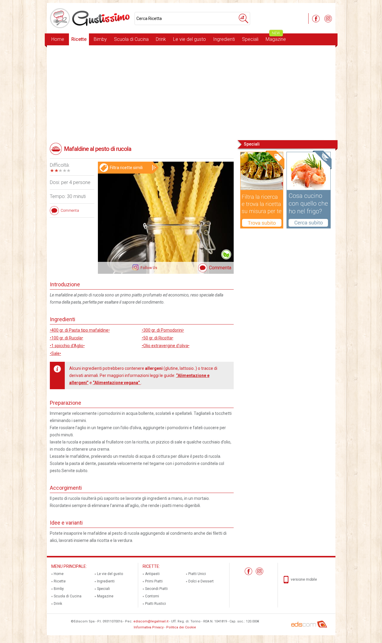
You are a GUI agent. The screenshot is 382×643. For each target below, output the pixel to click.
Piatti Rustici (155, 604)
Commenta (220, 268)
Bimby (100, 39)
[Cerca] (243, 18)
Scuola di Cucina (131, 39)
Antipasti (152, 574)
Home (57, 39)
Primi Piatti (154, 581)
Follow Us (148, 268)
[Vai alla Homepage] (91, 18)
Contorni (152, 596)
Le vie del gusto (189, 39)
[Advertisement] (191, 92)
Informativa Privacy (149, 627)
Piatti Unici (197, 574)
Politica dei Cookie (181, 627)
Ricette (79, 39)
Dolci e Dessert (201, 581)
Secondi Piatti (156, 589)
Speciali (250, 39)
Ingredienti (224, 39)
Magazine (276, 37)
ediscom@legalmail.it (150, 621)
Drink (161, 39)
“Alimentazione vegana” (117, 382)
